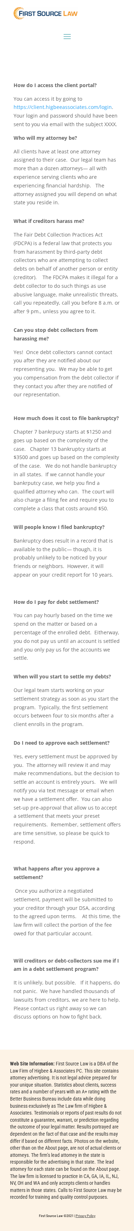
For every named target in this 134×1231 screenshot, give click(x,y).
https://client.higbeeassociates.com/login (63, 107)
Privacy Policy (85, 1216)
